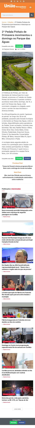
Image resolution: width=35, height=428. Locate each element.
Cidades (10, 22)
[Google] (23, 1)
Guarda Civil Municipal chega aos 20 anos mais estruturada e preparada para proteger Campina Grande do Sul (17, 240)
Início (4, 22)
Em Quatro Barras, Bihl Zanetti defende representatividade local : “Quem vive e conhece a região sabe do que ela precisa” (17, 267)
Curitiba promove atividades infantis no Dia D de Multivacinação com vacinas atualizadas (17, 373)
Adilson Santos (6, 244)
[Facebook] (11, 1)
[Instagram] (14, 1)
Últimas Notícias (8, 206)
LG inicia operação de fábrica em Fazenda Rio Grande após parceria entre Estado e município (16, 295)
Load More (17, 409)
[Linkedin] (17, 1)
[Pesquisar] (31, 15)
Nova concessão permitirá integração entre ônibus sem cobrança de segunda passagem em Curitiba (17, 212)
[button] (30, 7)
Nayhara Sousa (6, 216)
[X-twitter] (20, 1)
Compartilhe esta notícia (7, 46)
